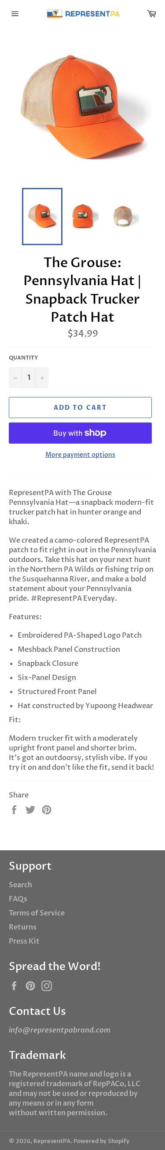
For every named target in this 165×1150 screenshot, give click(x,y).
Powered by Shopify (101, 1141)
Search (20, 885)
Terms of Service (37, 913)
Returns (23, 927)
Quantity (23, 357)
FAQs (18, 899)
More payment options (80, 455)
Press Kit (24, 941)
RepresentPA (51, 1141)
